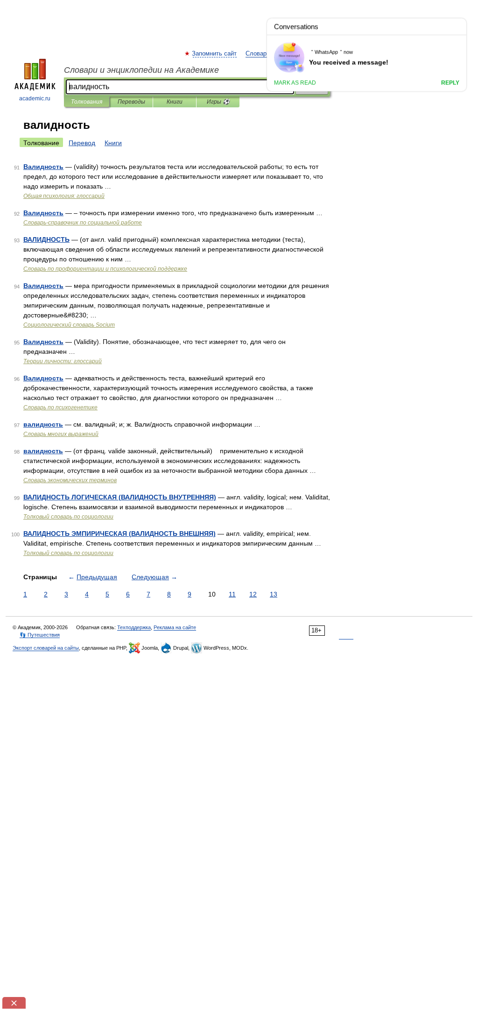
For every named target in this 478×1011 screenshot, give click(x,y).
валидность (43, 424)
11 (232, 594)
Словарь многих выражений (60, 434)
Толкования (86, 101)
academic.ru (34, 98)
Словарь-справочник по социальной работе (82, 222)
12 (253, 594)
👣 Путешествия (40, 635)
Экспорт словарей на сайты (46, 648)
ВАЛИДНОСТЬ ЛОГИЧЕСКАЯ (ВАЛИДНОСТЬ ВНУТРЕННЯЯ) (119, 497)
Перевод (82, 143)
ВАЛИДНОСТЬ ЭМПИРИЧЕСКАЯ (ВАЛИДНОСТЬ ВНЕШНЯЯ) (119, 533)
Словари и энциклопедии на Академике (141, 70)
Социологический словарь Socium (69, 325)
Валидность (43, 166)
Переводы (131, 101)
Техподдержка (134, 627)
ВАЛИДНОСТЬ (46, 239)
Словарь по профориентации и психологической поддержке (105, 269)
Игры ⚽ (218, 101)
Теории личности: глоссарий (62, 361)
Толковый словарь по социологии (68, 516)
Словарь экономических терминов (70, 480)
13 (273, 594)
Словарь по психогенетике (60, 407)
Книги (175, 101)
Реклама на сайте (175, 627)
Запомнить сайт (215, 53)
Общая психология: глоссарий (64, 196)
